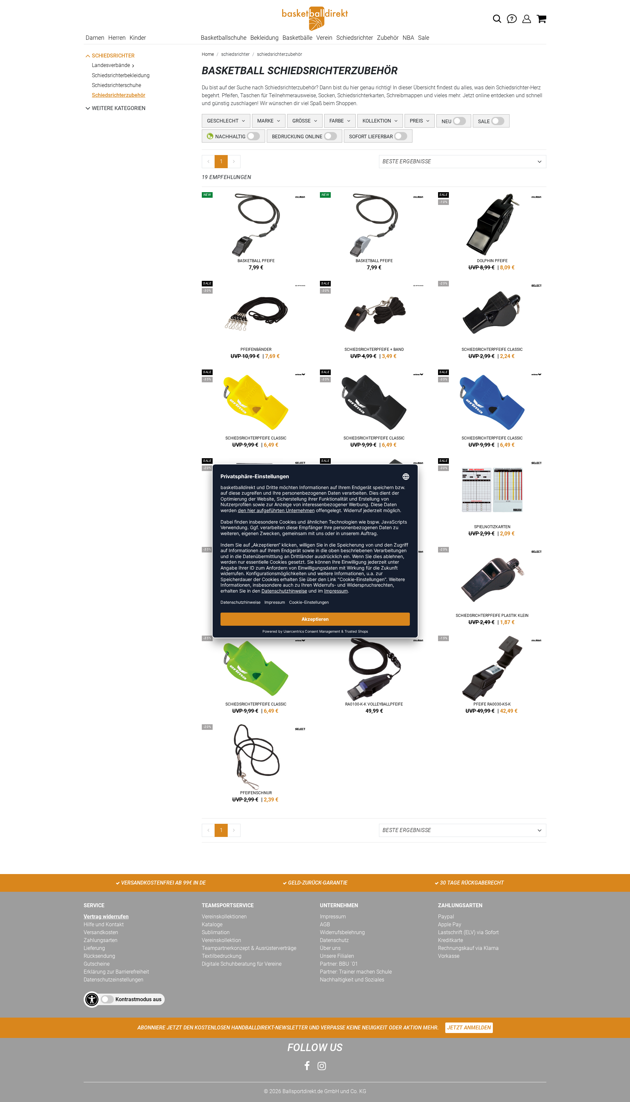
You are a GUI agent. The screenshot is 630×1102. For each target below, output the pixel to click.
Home (208, 54)
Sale (423, 37)
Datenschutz (334, 940)
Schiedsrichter (354, 37)
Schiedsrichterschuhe (116, 85)
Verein (324, 37)
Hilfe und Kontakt (104, 924)
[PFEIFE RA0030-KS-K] (492, 673)
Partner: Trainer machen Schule (356, 972)
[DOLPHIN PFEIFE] (492, 230)
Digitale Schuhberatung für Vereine (242, 964)
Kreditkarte (450, 940)
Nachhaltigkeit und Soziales (352, 980)
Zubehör (388, 37)
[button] (497, 19)
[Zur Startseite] (315, 18)
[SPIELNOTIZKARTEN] (492, 496)
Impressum (333, 916)
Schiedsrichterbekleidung (121, 75)
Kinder (138, 37)
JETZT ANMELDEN (469, 1027)
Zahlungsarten (100, 940)
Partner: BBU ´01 (339, 964)
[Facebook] (307, 1066)
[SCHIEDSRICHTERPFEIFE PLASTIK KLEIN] (492, 585)
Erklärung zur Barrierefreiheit (116, 972)
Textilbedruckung (222, 956)
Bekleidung (264, 37)
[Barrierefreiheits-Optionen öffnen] (92, 999)
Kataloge (212, 924)
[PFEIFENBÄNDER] (256, 319)
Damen (95, 37)
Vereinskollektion (221, 940)
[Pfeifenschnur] (256, 762)
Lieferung (94, 948)
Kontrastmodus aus (138, 999)
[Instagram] (322, 1066)
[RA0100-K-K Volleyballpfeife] (374, 673)
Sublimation (216, 932)
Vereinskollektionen (224, 916)
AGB (325, 924)
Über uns (330, 948)
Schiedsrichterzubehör (118, 95)
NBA (408, 37)
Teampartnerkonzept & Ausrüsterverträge (249, 948)
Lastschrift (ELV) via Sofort (468, 932)
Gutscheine (97, 964)
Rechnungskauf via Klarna (468, 948)
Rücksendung (99, 956)
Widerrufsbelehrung (342, 932)
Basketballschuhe (223, 37)
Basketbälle (297, 37)
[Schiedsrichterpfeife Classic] (256, 407)
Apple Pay (449, 924)
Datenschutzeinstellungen (113, 980)
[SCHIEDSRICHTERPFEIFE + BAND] (374, 319)
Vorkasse (448, 956)
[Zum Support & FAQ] (512, 18)
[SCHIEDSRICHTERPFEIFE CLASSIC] (492, 319)
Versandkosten (101, 932)
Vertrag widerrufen (106, 916)
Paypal (446, 916)
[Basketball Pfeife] (256, 230)
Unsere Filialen (337, 956)
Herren (117, 37)
